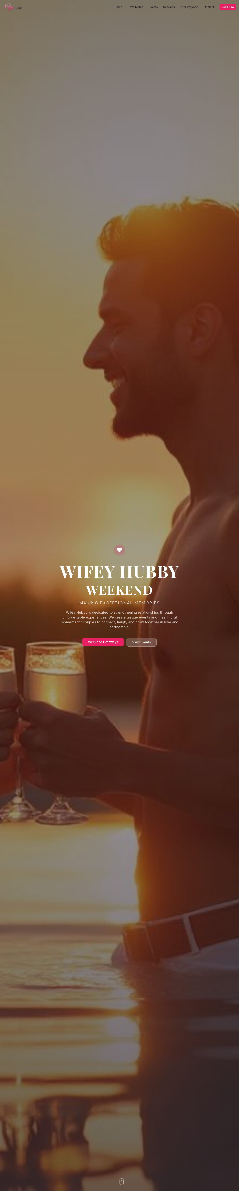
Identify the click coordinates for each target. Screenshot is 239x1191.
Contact (209, 7)
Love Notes (135, 7)
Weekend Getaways (103, 642)
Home (118, 7)
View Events (141, 642)
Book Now (228, 6)
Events (153, 7)
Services (169, 7)
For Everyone (189, 7)
